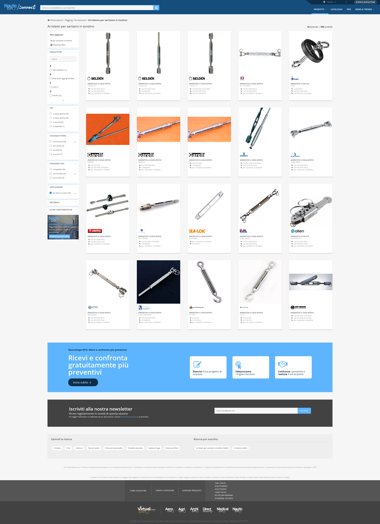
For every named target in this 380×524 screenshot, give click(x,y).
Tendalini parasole (135, 448)
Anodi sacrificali (171, 448)
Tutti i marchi (220, 483)
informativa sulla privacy (129, 417)
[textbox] (96, 7)
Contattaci (260, 36)
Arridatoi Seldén (240, 448)
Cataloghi (336, 9)
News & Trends (363, 9)
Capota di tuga (154, 448)
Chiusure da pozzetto (113, 448)
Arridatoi (57, 448)
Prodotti (319, 9)
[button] (63, 52)
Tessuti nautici (94, 448)
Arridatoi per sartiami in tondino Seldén (212, 448)
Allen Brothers (59, 70)
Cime (68, 448)
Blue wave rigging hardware (64, 78)
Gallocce (79, 448)
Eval (55, 87)
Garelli (57, 95)
